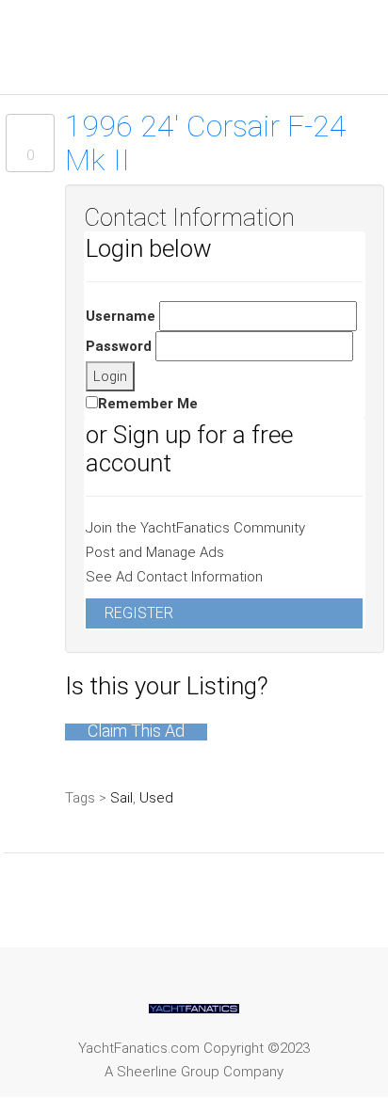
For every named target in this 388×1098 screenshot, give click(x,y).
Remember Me (148, 403)
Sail (121, 797)
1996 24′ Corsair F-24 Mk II (206, 143)
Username (120, 316)
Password (119, 346)
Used (156, 797)
